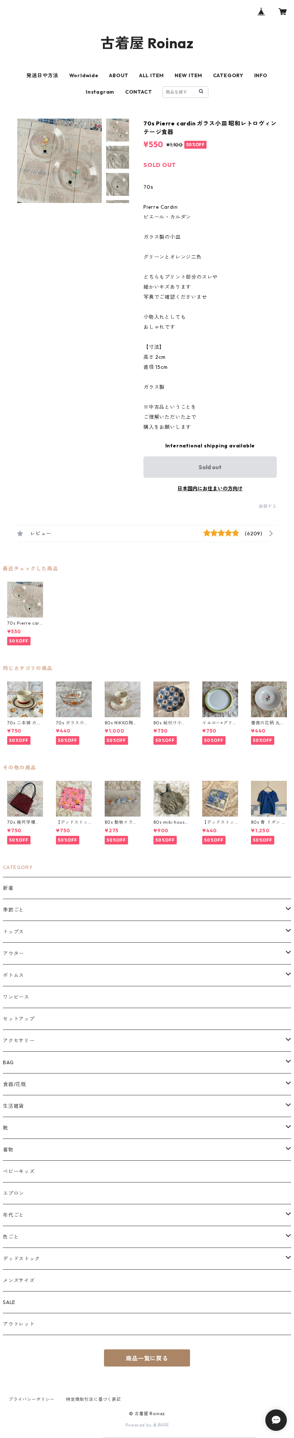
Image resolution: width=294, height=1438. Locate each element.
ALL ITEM (151, 75)
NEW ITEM (188, 75)
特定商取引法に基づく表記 (93, 1399)
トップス (13, 931)
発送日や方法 (42, 75)
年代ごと (13, 1215)
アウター (13, 953)
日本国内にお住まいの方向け (210, 488)
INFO (260, 75)
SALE (9, 1302)
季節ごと (13, 910)
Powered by (139, 1425)
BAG (8, 1062)
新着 (8, 888)
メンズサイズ (19, 1280)
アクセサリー (19, 1040)
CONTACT (138, 92)
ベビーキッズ (19, 1171)
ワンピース (16, 997)
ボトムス (13, 975)
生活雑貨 (13, 1106)
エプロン (13, 1193)
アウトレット (19, 1324)
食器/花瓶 (14, 1084)
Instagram (100, 92)
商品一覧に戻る (147, 1358)
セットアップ (19, 1019)
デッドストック (21, 1258)
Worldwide (84, 75)
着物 (8, 1149)
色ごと (11, 1237)
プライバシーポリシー (31, 1399)
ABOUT (118, 75)
